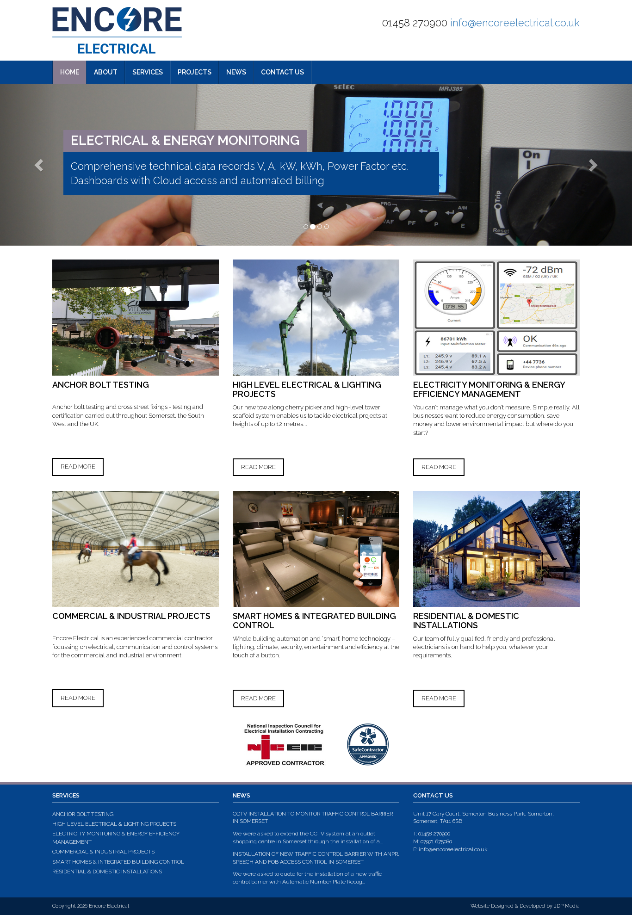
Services (147, 72)
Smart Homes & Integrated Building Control (118, 862)
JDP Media (567, 906)
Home (69, 72)
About (106, 72)
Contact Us (282, 72)
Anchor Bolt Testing (82, 814)
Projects (194, 72)
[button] (28, 165)
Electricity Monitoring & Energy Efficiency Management (116, 837)
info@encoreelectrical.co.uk (515, 23)
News (236, 72)
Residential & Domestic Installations (107, 871)
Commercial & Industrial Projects (103, 851)
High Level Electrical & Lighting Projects (114, 824)
